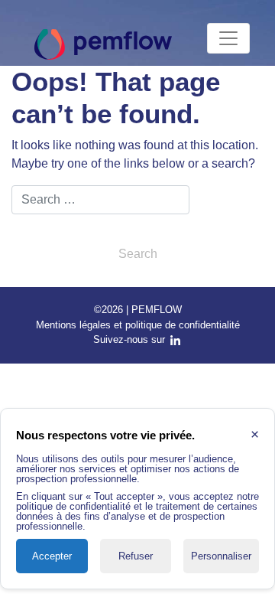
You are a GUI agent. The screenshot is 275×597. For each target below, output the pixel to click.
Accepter (52, 556)
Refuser (135, 556)
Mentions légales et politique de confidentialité (138, 325)
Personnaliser (221, 556)
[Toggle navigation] (228, 38)
